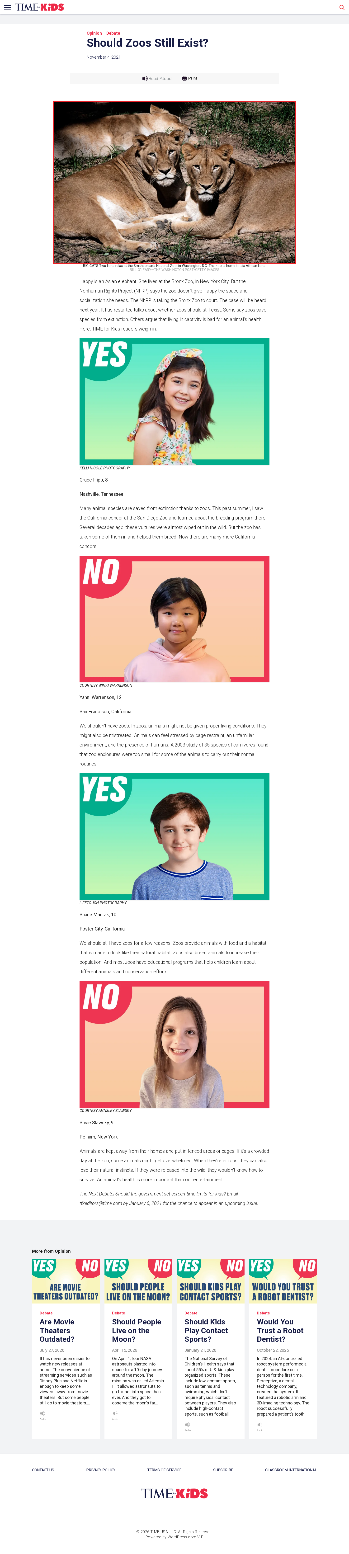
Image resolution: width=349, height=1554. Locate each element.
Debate (113, 33)
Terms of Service (164, 1470)
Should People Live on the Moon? (136, 1330)
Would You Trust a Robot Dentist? (280, 1330)
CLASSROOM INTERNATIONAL (291, 1470)
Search (342, 7)
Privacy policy (100, 1470)
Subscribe (223, 1470)
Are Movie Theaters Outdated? (57, 1330)
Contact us (43, 1470)
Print (192, 78)
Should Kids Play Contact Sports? (206, 1330)
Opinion (94, 33)
